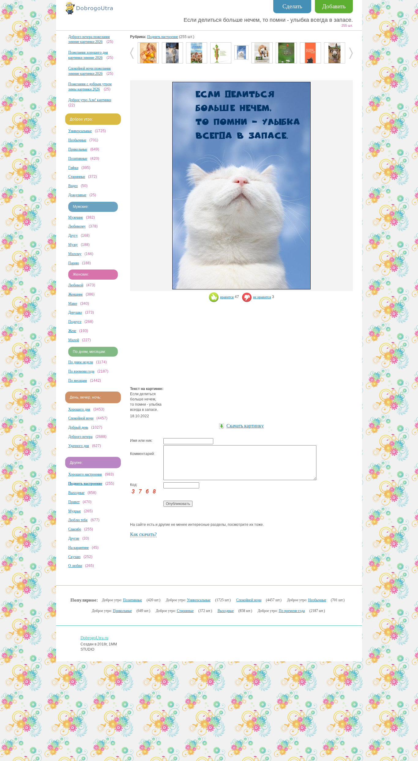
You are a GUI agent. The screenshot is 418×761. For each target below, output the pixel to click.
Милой (73, 340)
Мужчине (75, 217)
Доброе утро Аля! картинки (89, 100)
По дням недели (80, 362)
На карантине (78, 547)
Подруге (74, 321)
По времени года (81, 371)
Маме (72, 303)
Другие (73, 538)
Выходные (76, 493)
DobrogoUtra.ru (94, 638)
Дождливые (77, 195)
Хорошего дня (79, 409)
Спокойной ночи (80, 418)
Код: (133, 485)
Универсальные (80, 131)
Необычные (77, 140)
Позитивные (77, 158)
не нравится (262, 297)
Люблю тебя (78, 520)
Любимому (77, 226)
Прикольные (77, 149)
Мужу (73, 245)
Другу (73, 235)
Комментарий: (142, 454)
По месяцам (77, 380)
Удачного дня (78, 446)
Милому (74, 254)
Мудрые (74, 511)
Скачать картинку (245, 425)
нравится (227, 297)
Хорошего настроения (85, 474)
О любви (75, 566)
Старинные (76, 176)
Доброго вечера (80, 436)
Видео (73, 186)
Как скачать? (143, 534)
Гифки (73, 168)
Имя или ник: (141, 440)
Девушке (75, 312)
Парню (73, 263)
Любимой (75, 285)
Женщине (75, 294)
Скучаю (74, 557)
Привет (74, 502)
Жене (72, 331)
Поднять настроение (162, 37)
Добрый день (78, 427)
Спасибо (74, 529)
